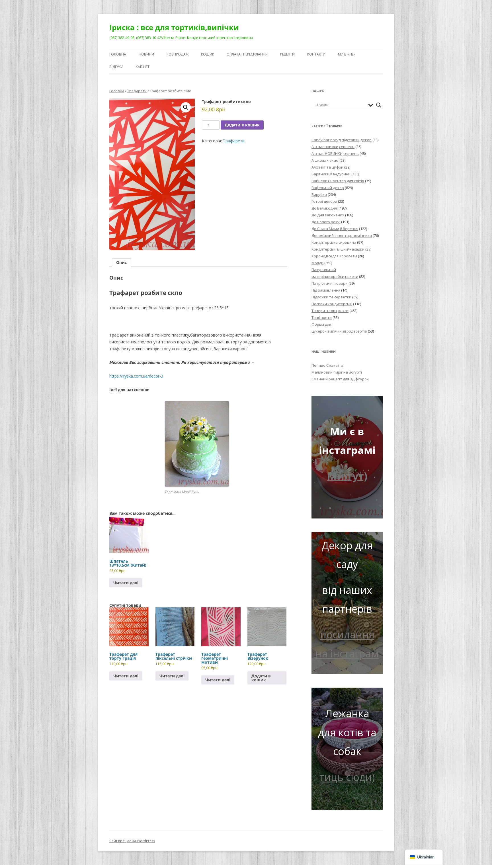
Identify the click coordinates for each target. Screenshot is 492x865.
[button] (186, 107)
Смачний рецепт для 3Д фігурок (340, 379)
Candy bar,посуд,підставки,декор (341, 139)
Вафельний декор (327, 187)
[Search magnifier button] (379, 105)
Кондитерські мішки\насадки (337, 249)
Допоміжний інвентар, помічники (341, 235)
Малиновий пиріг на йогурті (336, 372)
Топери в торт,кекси (329, 310)
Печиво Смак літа (327, 365)
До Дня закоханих (327, 215)
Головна (117, 54)
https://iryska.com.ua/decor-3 (136, 376)
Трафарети (137, 90)
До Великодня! (324, 208)
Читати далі (125, 582)
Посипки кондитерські (331, 303)
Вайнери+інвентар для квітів (337, 180)
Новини (146, 54)
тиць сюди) (347, 777)
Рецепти (287, 54)
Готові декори (324, 201)
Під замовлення (325, 290)
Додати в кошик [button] (261, 677)
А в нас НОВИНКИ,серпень (335, 153)
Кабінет (142, 66)
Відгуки (116, 66)
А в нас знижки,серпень (332, 146)
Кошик (207, 54)
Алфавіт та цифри (327, 167)
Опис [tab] (121, 262)
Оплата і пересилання (247, 54)
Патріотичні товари (329, 283)
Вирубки (319, 194)
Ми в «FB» (346, 54)
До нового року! (325, 221)
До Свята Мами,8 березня (334, 228)
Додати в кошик (242, 125)
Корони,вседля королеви (334, 256)
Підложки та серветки (331, 297)
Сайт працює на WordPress (132, 841)
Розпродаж (177, 54)
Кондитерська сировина (333, 242)
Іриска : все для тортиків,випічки (174, 27)
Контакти (316, 54)
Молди (317, 262)
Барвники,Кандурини (330, 174)
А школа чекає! (325, 160)
